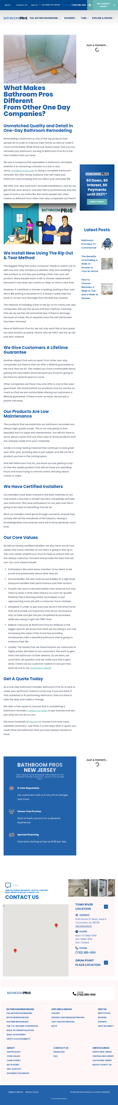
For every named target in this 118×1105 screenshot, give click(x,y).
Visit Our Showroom (63, 1021)
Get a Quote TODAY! (103, 5)
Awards (102, 1021)
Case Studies (14, 1060)
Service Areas (101, 1048)
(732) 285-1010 (85, 953)
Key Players (13, 1064)
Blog (54, 1026)
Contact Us (21, 5)
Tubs (84, 18)
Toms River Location (84, 906)
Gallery (56, 1013)
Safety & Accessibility (18, 1038)
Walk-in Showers (16, 1034)
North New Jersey (102, 1051)
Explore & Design (102, 18)
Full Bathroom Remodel (44, 18)
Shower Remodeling (17, 1021)
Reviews (102, 1017)
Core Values (13, 1056)
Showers (69, 18)
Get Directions (83, 926)
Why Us (34, 5)
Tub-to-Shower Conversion (22, 1026)
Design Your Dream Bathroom (68, 1017)
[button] (15, 951)
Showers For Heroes (18, 1073)
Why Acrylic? (14, 1068)
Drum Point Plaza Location (87, 962)
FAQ (55, 1056)
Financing (59, 1051)
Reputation (104, 1013)
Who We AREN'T (106, 1026)
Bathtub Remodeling (17, 1017)
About (7, 5)
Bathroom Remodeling (20, 1009)
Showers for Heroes (51, 5)
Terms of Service (15, 1092)
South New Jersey (102, 1060)
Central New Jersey (103, 1056)
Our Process (14, 1051)
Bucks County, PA (102, 1064)
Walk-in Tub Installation (20, 1030)
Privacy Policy (32, 1092)
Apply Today (97, 201)
